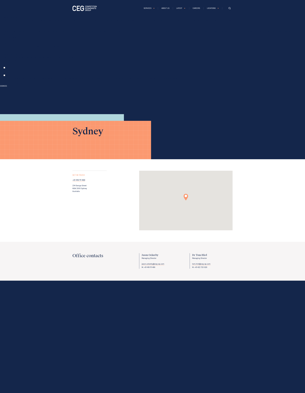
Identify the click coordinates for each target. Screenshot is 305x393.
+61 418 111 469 (78, 180)
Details (6, 83)
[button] (186, 197)
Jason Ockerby (150, 255)
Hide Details (14, 83)
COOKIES (3, 86)
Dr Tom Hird (199, 255)
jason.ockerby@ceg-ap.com (153, 264)
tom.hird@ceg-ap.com (201, 264)
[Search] (230, 8)
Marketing (10, 75)
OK (25, 83)
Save (21, 83)
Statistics (9, 68)
